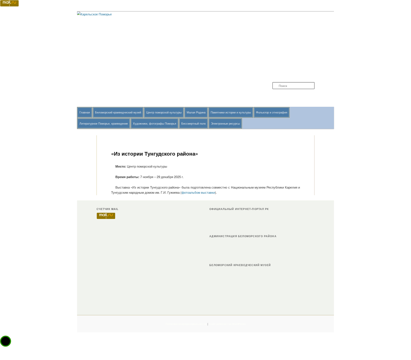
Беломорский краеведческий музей (118, 112)
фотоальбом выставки (198, 192)
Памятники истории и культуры (231, 112)
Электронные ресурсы (225, 123)
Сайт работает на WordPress (227, 324)
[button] (5, 341)
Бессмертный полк (193, 123)
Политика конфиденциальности (185, 324)
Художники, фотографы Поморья (154, 123)
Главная (84, 112)
